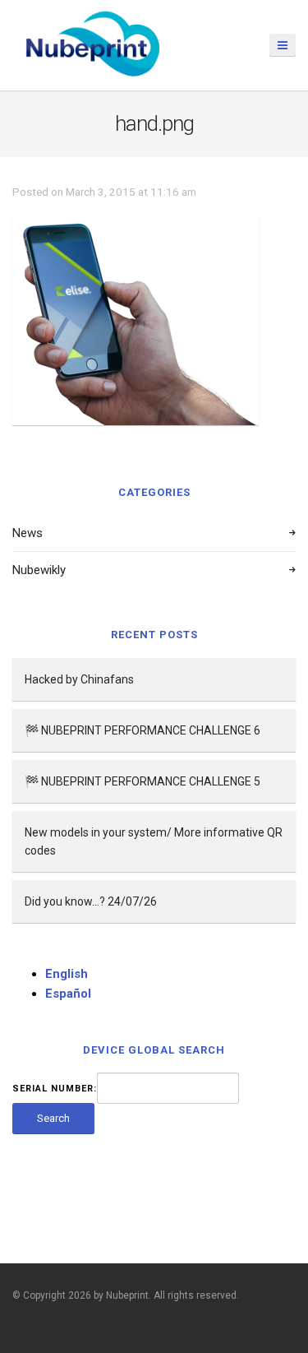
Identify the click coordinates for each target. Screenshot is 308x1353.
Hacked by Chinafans (79, 679)
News (27, 533)
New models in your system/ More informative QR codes (154, 841)
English (66, 973)
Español (68, 993)
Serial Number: (54, 1088)
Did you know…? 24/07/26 (91, 901)
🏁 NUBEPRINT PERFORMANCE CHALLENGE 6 (142, 730)
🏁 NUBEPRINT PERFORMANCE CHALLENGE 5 (142, 781)
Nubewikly (39, 570)
